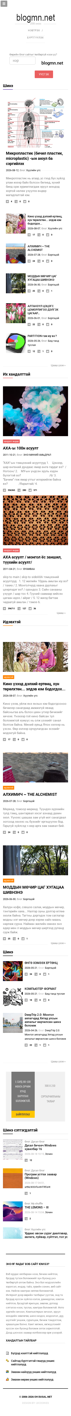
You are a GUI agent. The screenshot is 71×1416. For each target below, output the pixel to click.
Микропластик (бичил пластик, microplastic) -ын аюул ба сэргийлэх (34, 158)
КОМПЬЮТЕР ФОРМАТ (40, 989)
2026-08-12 (12, 170)
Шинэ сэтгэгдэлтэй (20, 1130)
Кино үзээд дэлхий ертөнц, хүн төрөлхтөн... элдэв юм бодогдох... (45, 220)
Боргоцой (53, 254)
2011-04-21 (9, 568)
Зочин (49, 1153)
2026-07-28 (34, 254)
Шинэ (8, 85)
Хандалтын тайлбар (21, 1340)
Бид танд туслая (55, 993)
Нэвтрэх (34, 30)
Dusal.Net (45, 1396)
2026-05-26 (34, 340)
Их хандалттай (16, 374)
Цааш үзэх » (58, 365)
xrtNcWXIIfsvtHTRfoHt (37, 1186)
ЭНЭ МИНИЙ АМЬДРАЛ (37, 454)
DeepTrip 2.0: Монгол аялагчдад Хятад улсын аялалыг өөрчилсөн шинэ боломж (43, 1020)
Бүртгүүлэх (35, 37)
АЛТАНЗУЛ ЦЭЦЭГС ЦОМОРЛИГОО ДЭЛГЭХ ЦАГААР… (43, 309)
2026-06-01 (34, 318)
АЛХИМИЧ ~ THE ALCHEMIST (30, 794)
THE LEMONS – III (37, 1207)
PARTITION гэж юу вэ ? (42, 336)
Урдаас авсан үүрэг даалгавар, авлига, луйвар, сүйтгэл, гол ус (46, 1235)
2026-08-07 (34, 228)
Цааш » (61, 612)
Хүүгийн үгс (33, 170)
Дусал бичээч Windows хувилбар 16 (40, 1147)
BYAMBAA (29, 568)
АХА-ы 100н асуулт (20, 448)
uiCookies (42, 1402)
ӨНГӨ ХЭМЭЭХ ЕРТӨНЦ (41, 963)
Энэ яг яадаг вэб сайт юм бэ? (27, 1264)
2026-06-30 (34, 284)
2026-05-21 (31, 967)
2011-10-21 (9, 454)
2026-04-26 (31, 1030)
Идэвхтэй (12, 621)
